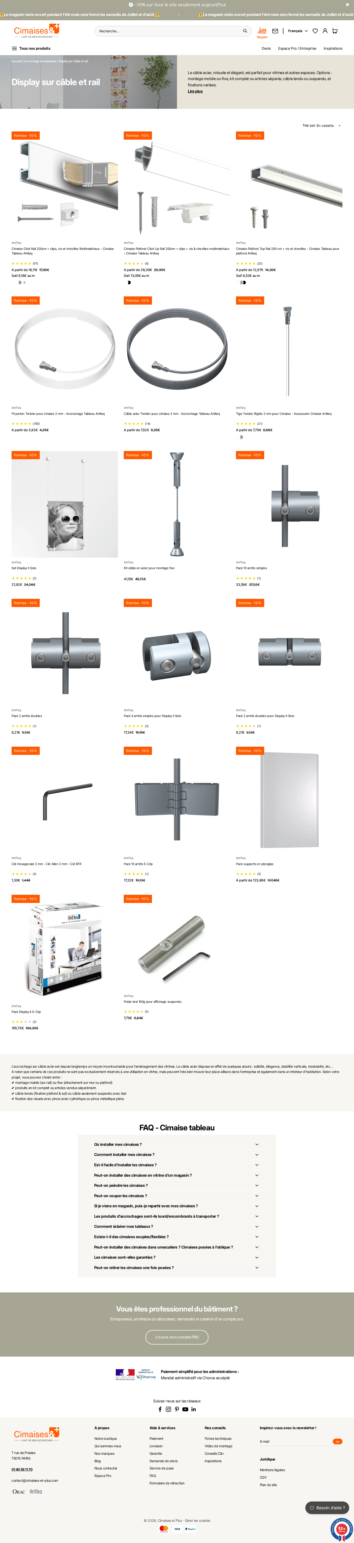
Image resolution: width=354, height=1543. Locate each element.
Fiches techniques (218, 1439)
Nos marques (104, 1453)
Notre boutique (105, 1439)
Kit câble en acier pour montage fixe (149, 568)
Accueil (16, 61)
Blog (97, 1461)
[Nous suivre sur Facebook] (160, 1409)
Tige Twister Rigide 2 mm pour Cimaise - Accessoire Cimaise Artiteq (284, 414)
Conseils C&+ (214, 1453)
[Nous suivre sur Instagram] (168, 1409)
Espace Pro (102, 1476)
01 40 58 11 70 (22, 1469)
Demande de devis (164, 1461)
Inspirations (333, 48)
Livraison (156, 1446)
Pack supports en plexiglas (255, 864)
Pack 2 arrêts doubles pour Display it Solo (265, 716)
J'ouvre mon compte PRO (177, 1337)
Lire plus (195, 91)
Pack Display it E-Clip (26, 1012)
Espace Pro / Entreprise (297, 48)
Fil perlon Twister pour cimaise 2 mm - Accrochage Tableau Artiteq (58, 414)
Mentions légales (272, 1470)
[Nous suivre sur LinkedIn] (193, 1409)
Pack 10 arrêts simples (251, 568)
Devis (266, 48)
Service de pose (162, 1468)
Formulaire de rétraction (167, 1483)
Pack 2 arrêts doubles (27, 716)
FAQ (153, 1476)
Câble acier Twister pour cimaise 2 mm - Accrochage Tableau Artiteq (172, 414)
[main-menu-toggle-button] (34, 48)
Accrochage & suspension (40, 61)
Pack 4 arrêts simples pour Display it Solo (152, 716)
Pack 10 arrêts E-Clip (138, 864)
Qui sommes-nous (107, 1446)
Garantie (156, 1453)
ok (339, 1442)
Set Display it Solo (24, 568)
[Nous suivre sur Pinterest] (177, 1409)
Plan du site (268, 1485)
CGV (263, 1477)
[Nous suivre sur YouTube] (185, 1409)
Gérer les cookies (197, 1520)
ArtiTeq (16, 243)
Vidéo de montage (218, 1446)
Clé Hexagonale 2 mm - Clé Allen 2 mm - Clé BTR (46, 864)
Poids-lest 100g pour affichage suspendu (152, 1002)
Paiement (157, 1439)
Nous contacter (105, 1468)
